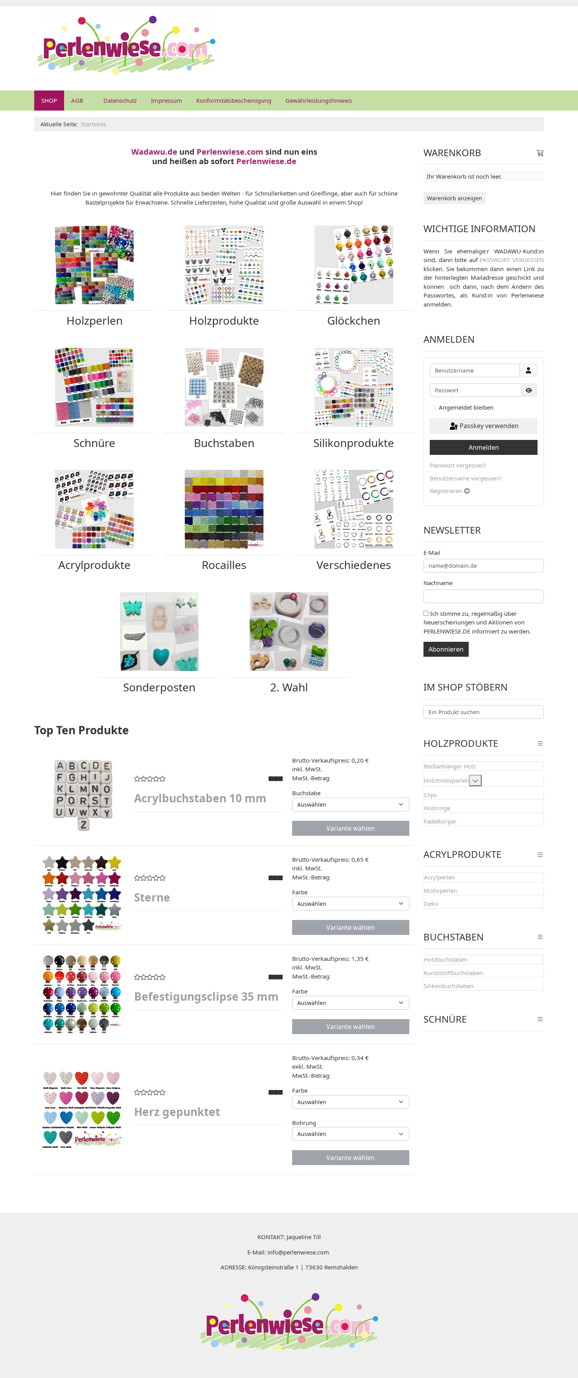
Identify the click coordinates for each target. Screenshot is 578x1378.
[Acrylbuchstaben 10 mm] (82, 795)
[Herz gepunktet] (82, 1109)
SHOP (49, 100)
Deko (431, 903)
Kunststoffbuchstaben (453, 973)
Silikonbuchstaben (448, 986)
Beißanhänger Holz (450, 766)
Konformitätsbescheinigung (233, 100)
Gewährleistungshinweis (318, 100)
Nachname (438, 583)
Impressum (166, 100)
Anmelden (484, 447)
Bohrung (304, 1123)
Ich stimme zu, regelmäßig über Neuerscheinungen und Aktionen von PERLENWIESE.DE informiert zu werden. (477, 622)
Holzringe (437, 808)
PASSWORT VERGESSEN (512, 260)
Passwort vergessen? (458, 465)
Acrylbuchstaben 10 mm (200, 798)
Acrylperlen (439, 877)
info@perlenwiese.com (298, 1252)
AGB (77, 100)
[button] (475, 780)
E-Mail (431, 552)
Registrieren (447, 491)
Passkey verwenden (488, 425)
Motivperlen (440, 890)
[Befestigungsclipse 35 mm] (82, 994)
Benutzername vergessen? (465, 478)
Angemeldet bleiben (466, 407)
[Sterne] (82, 894)
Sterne (152, 897)
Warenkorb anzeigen (454, 198)
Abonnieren (446, 649)
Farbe (299, 892)
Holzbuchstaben (446, 959)
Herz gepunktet (177, 1111)
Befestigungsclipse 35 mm (206, 996)
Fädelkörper (440, 821)
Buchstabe (306, 793)
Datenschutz (120, 100)
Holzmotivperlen (446, 780)
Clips (430, 795)
